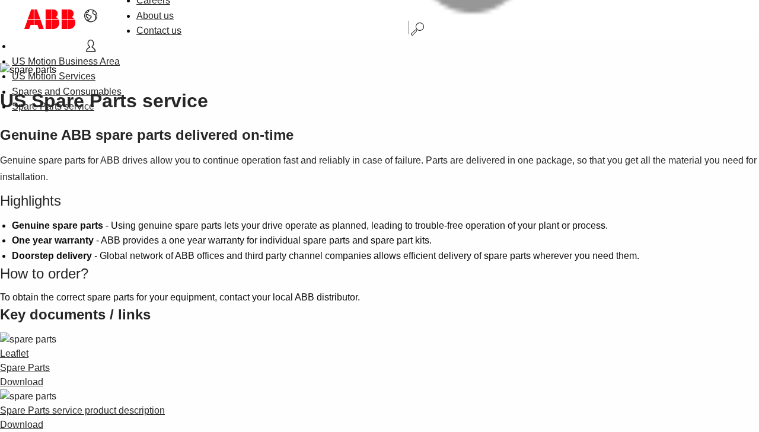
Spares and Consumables (67, 92)
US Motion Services (53, 76)
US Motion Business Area (66, 61)
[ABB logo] (50, 19)
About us (155, 16)
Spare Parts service (53, 106)
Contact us (158, 30)
